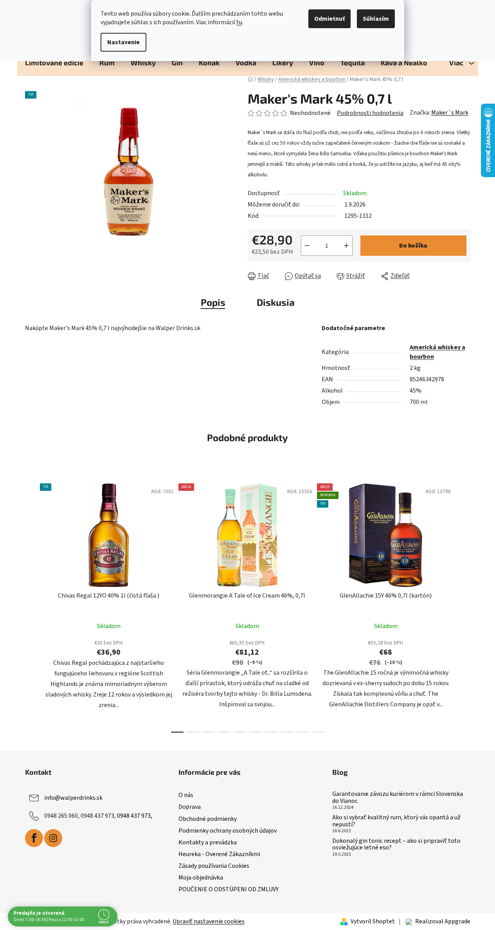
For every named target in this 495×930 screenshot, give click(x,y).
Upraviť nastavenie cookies (209, 921)
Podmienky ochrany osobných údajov (227, 830)
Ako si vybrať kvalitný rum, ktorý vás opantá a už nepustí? (396, 821)
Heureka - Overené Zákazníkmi (219, 854)
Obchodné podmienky (207, 819)
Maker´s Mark (449, 112)
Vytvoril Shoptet (373, 921)
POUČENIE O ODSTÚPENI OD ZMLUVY (228, 889)
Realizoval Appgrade (442, 921)
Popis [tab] (213, 302)
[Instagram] (53, 838)
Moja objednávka (200, 877)
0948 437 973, (134, 816)
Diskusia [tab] (276, 302)
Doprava (189, 807)
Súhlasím (376, 18)
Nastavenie (123, 42)
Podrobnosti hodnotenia (370, 113)
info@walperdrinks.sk (73, 798)
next (464, 606)
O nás (185, 795)
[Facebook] (34, 838)
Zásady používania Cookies (213, 866)
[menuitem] (54, 62)
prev (31, 606)
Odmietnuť (329, 18)
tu (239, 22)
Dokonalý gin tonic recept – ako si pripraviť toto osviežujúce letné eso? (396, 844)
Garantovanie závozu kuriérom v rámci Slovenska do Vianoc (397, 797)
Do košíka (413, 245)
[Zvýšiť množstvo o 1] (346, 245)
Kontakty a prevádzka (207, 842)
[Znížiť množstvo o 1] (307, 245)
